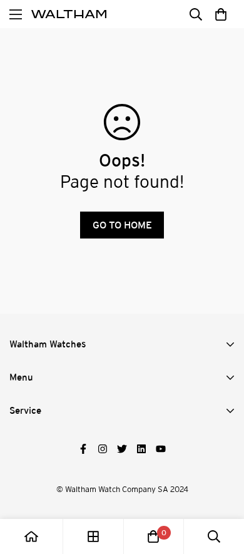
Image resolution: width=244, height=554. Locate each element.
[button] (220, 14)
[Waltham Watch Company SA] (68, 14)
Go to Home (122, 225)
